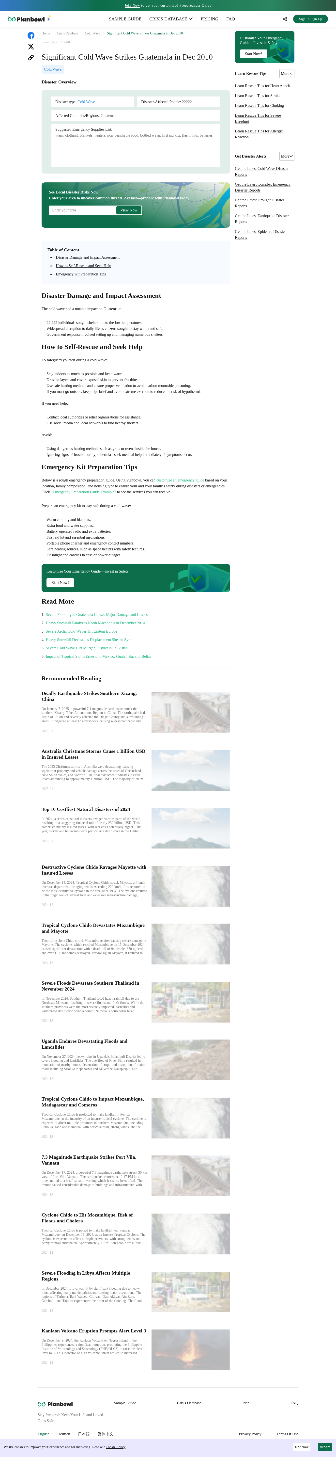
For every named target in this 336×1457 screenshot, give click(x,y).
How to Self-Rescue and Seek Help (83, 266)
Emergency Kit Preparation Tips (81, 274)
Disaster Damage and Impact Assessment (88, 257)
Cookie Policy (115, 1447)
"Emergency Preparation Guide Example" (83, 492)
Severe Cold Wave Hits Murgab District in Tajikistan (87, 648)
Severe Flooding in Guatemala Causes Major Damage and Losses (97, 614)
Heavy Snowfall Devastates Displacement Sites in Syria (89, 640)
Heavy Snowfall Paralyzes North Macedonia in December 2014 (95, 623)
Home (46, 33)
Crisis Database (67, 33)
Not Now (301, 1447)
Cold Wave (92, 33)
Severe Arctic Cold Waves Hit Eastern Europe (81, 631)
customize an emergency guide (180, 480)
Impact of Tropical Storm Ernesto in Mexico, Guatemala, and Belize (98, 656)
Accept (325, 1447)
